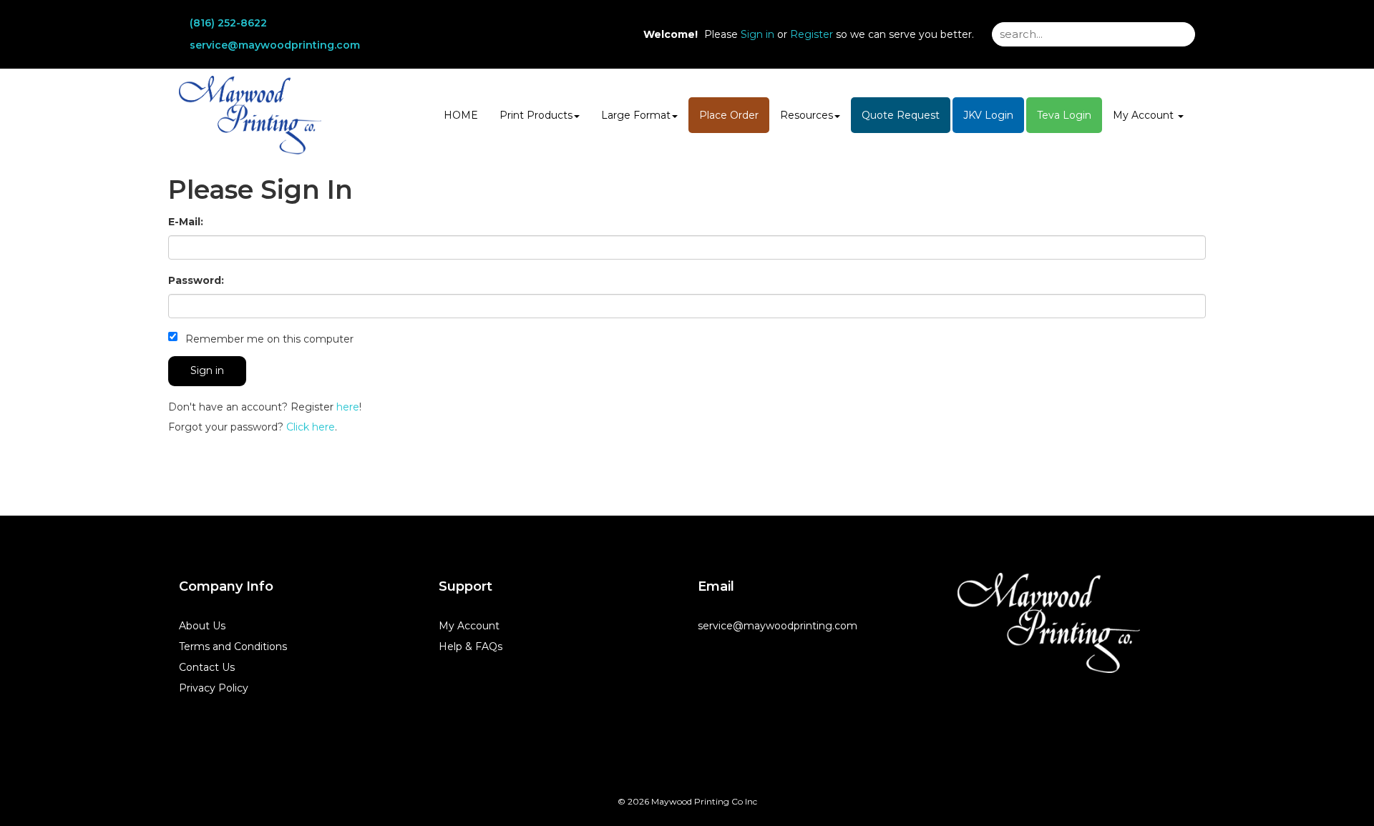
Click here (310, 427)
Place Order (729, 115)
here (347, 406)
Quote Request (901, 115)
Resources (806, 115)
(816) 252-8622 (228, 22)
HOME (461, 115)
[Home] (1049, 623)
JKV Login (988, 115)
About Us (202, 625)
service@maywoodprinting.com (275, 45)
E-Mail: (185, 221)
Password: (196, 280)
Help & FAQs (470, 646)
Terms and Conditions (233, 646)
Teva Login (1064, 115)
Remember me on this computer (268, 339)
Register (811, 34)
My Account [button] (1144, 115)
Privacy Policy (213, 688)
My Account (469, 625)
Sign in (757, 34)
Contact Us (207, 667)
